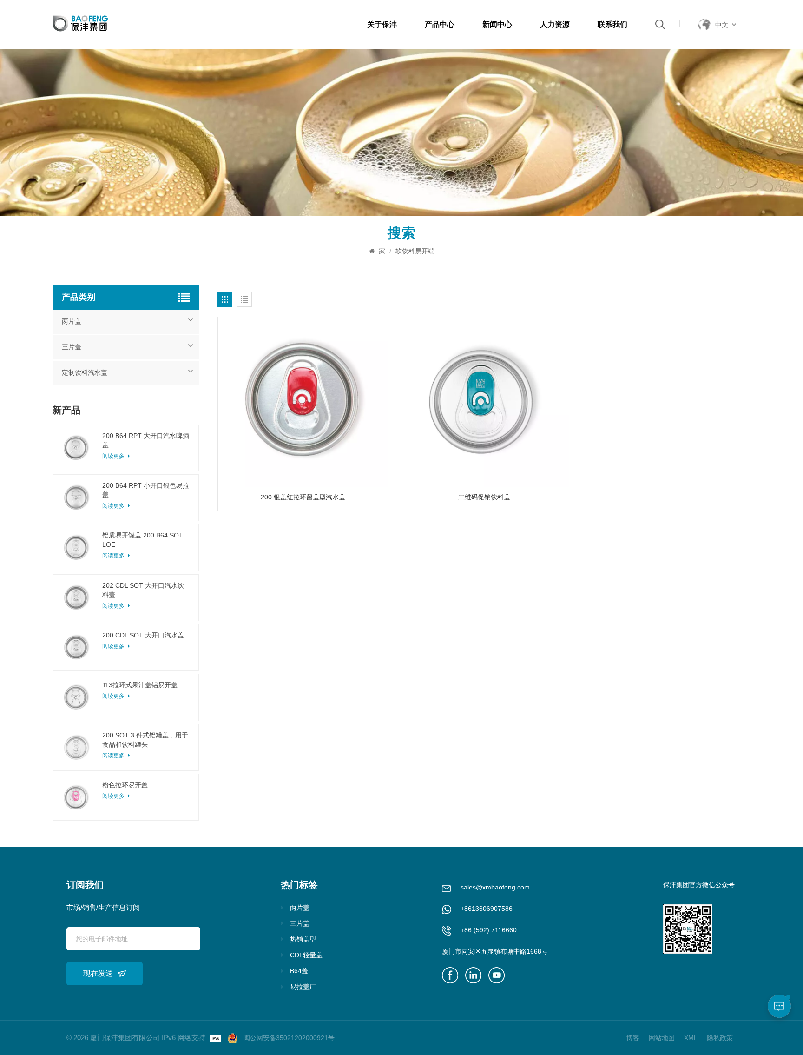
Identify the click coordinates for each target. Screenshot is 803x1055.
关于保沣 (382, 24)
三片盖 (71, 347)
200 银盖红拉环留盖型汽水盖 (303, 497)
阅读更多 (114, 646)
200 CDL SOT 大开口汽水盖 (143, 635)
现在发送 (98, 973)
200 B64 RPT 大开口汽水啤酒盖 (145, 440)
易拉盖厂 (303, 986)
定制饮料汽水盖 (84, 372)
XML (691, 1038)
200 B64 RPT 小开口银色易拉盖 (145, 490)
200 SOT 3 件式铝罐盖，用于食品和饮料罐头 (145, 739)
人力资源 (555, 24)
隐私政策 (720, 1038)
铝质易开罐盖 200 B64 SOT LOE (142, 539)
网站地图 (662, 1038)
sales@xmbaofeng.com (495, 887)
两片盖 (71, 321)
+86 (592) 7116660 (489, 930)
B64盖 (299, 971)
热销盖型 (303, 939)
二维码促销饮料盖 (484, 497)
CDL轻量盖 (306, 955)
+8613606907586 (487, 908)
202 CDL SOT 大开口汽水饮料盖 (143, 590)
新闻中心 (497, 24)
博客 (632, 1038)
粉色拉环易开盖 (125, 785)
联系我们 (612, 24)
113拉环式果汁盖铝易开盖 (140, 685)
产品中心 (439, 24)
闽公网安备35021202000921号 (289, 1038)
